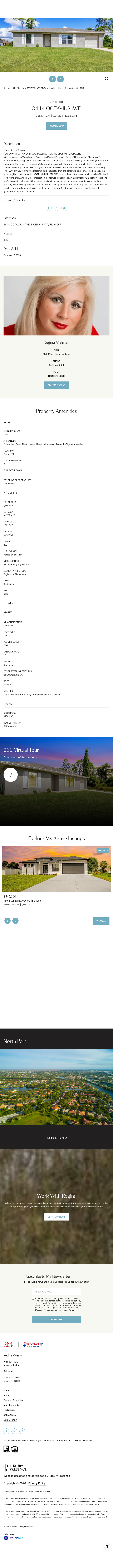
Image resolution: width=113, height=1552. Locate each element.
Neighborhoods (11, 1405)
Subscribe (56, 1319)
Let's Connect (10, 1420)
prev (52, 79)
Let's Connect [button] (56, 1216)
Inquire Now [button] (56, 126)
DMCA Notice (10, 1415)
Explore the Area (57, 1138)
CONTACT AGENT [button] (57, 385)
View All (101, 921)
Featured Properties (13, 1400)
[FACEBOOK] (6, 1431)
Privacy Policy (68, 1310)
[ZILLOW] (22, 1431)
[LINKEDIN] (14, 1431)
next (60, 79)
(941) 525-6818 (56, 365)
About (6, 1395)
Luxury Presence (60, 1475)
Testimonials (9, 1410)
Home (6, 1390)
